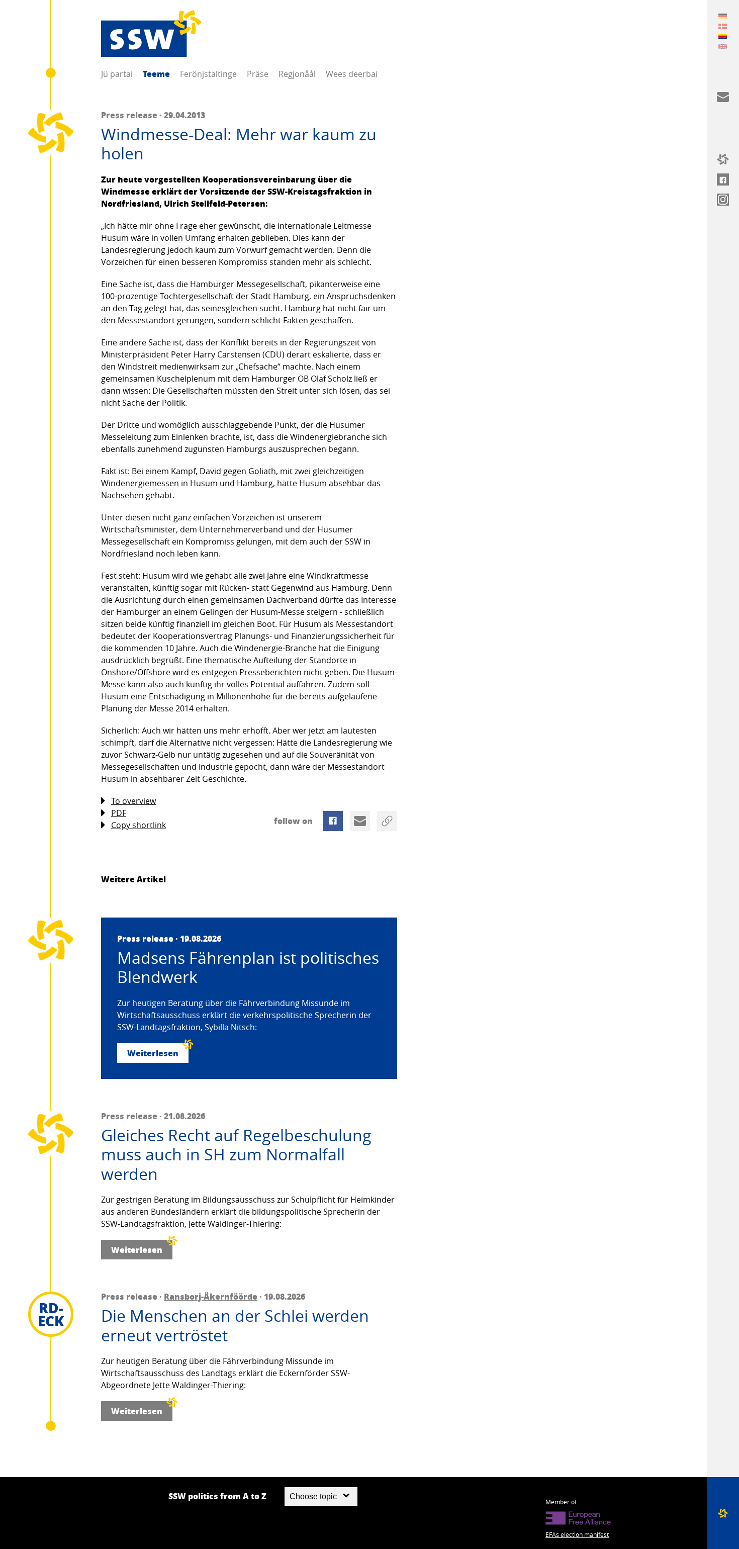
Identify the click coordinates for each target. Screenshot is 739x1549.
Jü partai (117, 73)
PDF (118, 812)
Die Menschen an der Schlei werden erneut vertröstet (235, 1325)
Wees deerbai (352, 73)
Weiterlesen (152, 1053)
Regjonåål (297, 73)
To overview (133, 800)
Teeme (156, 73)
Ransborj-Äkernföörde (210, 1296)
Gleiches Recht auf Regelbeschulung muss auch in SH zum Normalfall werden (236, 1154)
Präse (257, 73)
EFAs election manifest (577, 1534)
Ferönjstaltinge (208, 73)
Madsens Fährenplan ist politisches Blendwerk (248, 967)
